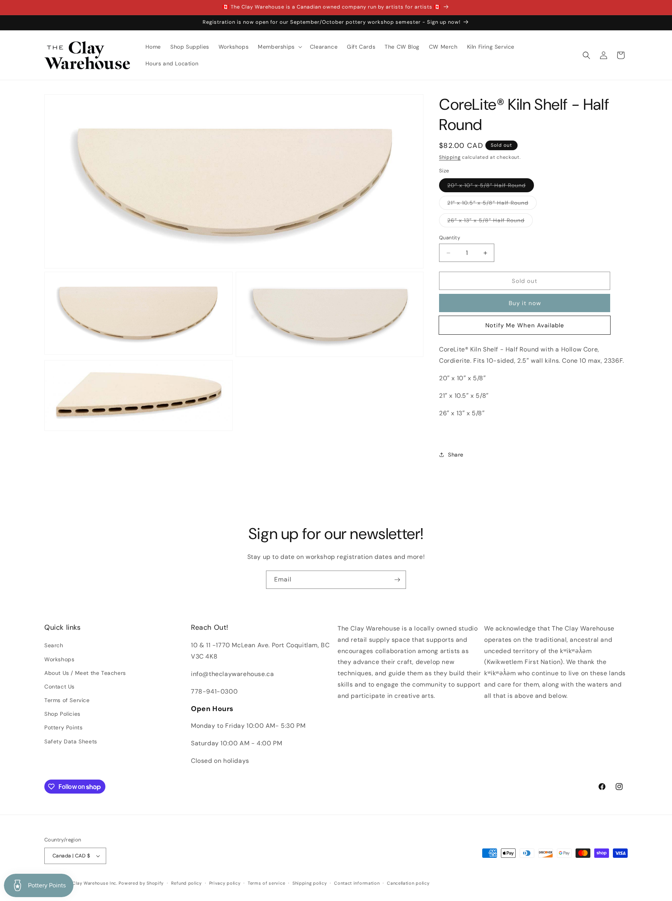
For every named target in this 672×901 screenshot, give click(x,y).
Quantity (449, 237)
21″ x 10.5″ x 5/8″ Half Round (492, 204)
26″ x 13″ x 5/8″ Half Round (490, 221)
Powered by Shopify (141, 883)
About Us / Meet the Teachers (85, 672)
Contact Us (59, 686)
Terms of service (266, 883)
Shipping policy (309, 883)
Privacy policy (225, 883)
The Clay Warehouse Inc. (90, 883)
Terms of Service (67, 700)
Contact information (357, 883)
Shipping (450, 157)
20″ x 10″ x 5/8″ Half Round (490, 186)
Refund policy (186, 883)
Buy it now (525, 303)
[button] (279, 47)
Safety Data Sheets (70, 741)
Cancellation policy (408, 883)
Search (53, 645)
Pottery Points (63, 727)
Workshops (59, 659)
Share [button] (456, 454)
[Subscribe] (397, 580)
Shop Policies (62, 713)
